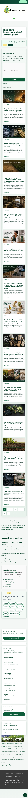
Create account (23, 1)
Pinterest (13, 606)
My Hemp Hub (7, 733)
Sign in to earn (6, 616)
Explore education (14, 714)
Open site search (14, 638)
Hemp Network (18, 774)
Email (5, 613)
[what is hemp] (12, 738)
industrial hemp (13, 572)
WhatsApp (19, 610)
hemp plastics (11, 529)
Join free (10, 45)
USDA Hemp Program (10, 582)
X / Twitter (20, 603)
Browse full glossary (19, 576)
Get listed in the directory (10, 726)
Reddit (5, 610)
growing (3, 549)
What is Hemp (20, 760)
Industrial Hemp (9, 579)
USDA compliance (15, 549)
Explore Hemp (9, 774)
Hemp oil (3, 743)
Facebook (6, 606)
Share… (6, 603)
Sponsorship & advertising (10, 729)
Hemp (4, 41)
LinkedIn (13, 603)
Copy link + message (14, 613)
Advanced (5, 83)
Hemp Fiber (8, 586)
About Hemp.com (19, 776)
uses (7, 549)
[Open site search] (25, 795)
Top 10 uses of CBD (6, 765)
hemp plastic (10, 743)
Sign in (16, 1)
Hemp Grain (8, 584)
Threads (20, 606)
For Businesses (8, 776)
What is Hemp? (21, 525)
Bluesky (12, 610)
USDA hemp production (8, 527)
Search (14, 80)
